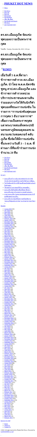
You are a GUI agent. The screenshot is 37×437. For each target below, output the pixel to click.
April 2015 (7, 414)
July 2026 (7, 210)
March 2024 (7, 255)
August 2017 (8, 382)
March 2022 (7, 294)
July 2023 (7, 268)
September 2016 (9, 400)
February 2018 (8, 373)
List (6, 14)
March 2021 (7, 313)
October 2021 (8, 302)
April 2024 (7, 254)
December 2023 (8, 260)
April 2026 (7, 215)
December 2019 (8, 337)
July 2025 (7, 230)
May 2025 (7, 233)
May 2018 (7, 368)
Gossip (7, 16)
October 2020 (8, 321)
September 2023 (9, 265)
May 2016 (7, 406)
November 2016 (9, 397)
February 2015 (8, 418)
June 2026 (7, 212)
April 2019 (7, 350)
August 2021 (8, 305)
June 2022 (7, 289)
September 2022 (9, 284)
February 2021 (8, 315)
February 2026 (8, 218)
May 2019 (7, 348)
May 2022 (7, 291)
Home (6, 424)
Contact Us (7, 427)
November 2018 (9, 358)
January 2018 (8, 374)
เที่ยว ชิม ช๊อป (8, 19)
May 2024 (7, 252)
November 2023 (9, 262)
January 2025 (8, 239)
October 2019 (8, 340)
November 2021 (9, 300)
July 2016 (7, 403)
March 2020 (7, 332)
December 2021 (8, 299)
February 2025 (8, 238)
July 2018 (7, 365)
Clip (6, 12)
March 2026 (7, 217)
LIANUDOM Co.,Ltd (7, 431)
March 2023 (7, 275)
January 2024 (8, 259)
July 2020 (7, 326)
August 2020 (8, 324)
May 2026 (7, 214)
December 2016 (8, 395)
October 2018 (8, 360)
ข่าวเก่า (3, 175)
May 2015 (7, 413)
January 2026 (8, 220)
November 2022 (9, 281)
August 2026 (8, 209)
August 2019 (8, 344)
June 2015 (7, 411)
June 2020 (7, 328)
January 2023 (8, 278)
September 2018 (9, 361)
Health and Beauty (10, 21)
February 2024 (8, 257)
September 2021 (9, 303)
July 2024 (7, 249)
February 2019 (8, 353)
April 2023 (7, 273)
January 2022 (8, 297)
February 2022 (8, 295)
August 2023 (8, 267)
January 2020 (8, 336)
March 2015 (7, 416)
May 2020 (7, 329)
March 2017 (7, 390)
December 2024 (8, 241)
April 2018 (7, 369)
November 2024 (9, 242)
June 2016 (7, 405)
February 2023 (8, 276)
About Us (7, 425)
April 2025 (7, 234)
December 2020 (8, 318)
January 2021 (8, 316)
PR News (7, 23)
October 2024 (8, 244)
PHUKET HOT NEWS (18, 3)
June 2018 (7, 366)
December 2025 (8, 222)
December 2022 (8, 279)
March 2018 (7, 371)
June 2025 (7, 231)
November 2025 (9, 223)
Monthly (3, 206)
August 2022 (8, 286)
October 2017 (8, 379)
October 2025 (8, 225)
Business (8, 17)
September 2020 (9, 323)
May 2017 (7, 387)
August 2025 (8, 228)
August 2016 (8, 401)
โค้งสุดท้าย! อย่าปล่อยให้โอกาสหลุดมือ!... (17, 187)
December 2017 (8, 376)
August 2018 (8, 363)
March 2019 (7, 352)
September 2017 (9, 381)
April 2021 (7, 312)
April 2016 (7, 408)
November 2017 (9, 377)
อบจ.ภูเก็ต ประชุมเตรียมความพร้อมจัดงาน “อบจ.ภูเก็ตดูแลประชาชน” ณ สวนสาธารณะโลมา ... (19, 201)
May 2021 (7, 310)
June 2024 (7, 250)
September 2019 (9, 342)
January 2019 (8, 355)
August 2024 (8, 247)
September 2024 (9, 246)
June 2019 (7, 347)
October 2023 (8, 263)
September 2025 (9, 226)
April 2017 (7, 389)
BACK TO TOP (5, 421)
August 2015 (8, 409)
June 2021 (7, 308)
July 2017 (7, 384)
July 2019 (7, 345)
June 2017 (7, 385)
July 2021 (7, 307)
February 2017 (8, 392)
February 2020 (8, 334)
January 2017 (8, 393)
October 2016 (8, 398)
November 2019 (9, 339)
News (7, 11)
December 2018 (8, 356)
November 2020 (9, 320)
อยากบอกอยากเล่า (10, 25)
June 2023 (7, 270)
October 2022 (8, 283)
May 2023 (7, 271)
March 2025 (7, 236)
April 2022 (7, 292)
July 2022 (7, 287)
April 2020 (7, 331)
